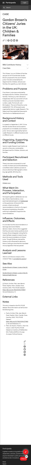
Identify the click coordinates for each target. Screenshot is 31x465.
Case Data (6, 68)
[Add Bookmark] (6, 41)
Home (4, 462)
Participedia (11, 2)
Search (4, 464)
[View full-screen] (26, 47)
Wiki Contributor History (12, 65)
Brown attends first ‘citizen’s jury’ (13, 55)
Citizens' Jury (7, 183)
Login (24, 2)
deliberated (24, 201)
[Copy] (4, 41)
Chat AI (24, 458)
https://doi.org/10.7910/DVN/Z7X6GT (14, 290)
